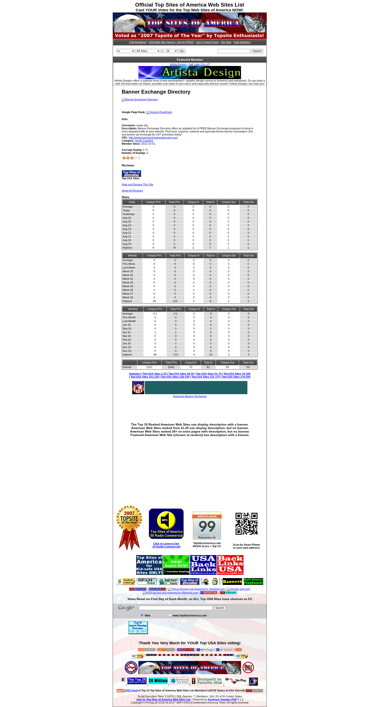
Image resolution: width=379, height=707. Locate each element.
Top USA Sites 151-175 (205, 376)
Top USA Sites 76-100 (236, 373)
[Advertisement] (189, 407)
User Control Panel (207, 42)
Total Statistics (242, 42)
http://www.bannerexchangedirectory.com (153, 137)
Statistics (135, 373)
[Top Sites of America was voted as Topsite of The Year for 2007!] (189, 38)
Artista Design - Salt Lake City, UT (190, 64)
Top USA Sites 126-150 (175, 376)
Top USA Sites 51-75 (209, 373)
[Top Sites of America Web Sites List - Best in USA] (189, 31)
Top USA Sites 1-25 (155, 373)
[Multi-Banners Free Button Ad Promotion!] (253, 579)
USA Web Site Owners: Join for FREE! (171, 42)
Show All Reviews (132, 190)
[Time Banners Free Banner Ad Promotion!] (232, 579)
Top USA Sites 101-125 (145, 376)
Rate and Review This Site (137, 184)
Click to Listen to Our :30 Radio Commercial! (166, 545)
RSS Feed (131, 690)
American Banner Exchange (190, 396)
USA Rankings (138, 42)
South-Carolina (144, 140)
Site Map (226, 42)
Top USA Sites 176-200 (236, 376)
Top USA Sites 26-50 (181, 373)
